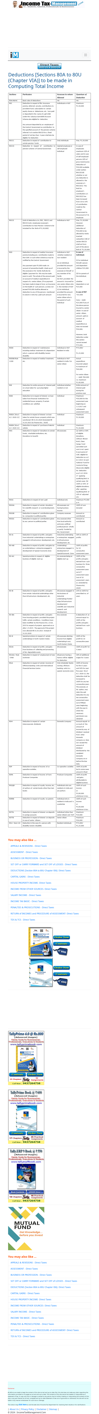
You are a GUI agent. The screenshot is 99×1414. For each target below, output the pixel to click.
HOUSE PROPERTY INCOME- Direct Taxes (31, 882)
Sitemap (53, 1409)
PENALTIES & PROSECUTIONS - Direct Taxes (32, 907)
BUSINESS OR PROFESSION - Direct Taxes (31, 858)
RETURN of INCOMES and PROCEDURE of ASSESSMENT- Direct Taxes (45, 913)
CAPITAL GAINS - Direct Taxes (25, 876)
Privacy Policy (27, 1409)
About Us (14, 1409)
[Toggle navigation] (85, 55)
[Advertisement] (49, 27)
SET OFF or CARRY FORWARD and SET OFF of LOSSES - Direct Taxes (44, 864)
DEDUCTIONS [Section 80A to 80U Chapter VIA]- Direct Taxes (41, 870)
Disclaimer (41, 1409)
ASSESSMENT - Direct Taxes (24, 852)
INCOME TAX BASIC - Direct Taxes (27, 901)
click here (22, 1404)
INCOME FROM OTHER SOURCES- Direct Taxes (34, 888)
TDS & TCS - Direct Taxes (23, 919)
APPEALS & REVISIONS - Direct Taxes (29, 845)
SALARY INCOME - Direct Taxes (26, 895)
